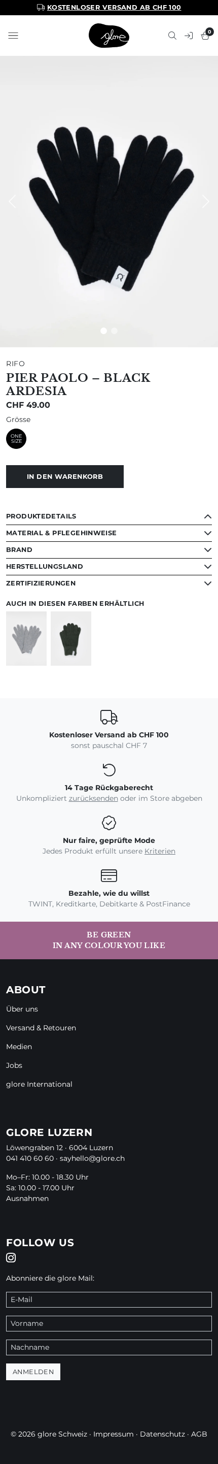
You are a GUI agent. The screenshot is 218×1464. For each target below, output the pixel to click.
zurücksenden (93, 798)
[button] (13, 35)
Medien (19, 1046)
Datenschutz (162, 1434)
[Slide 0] (103, 330)
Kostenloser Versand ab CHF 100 (114, 7)
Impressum (113, 1434)
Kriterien (159, 851)
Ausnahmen (27, 1198)
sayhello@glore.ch (92, 1158)
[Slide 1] (114, 330)
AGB (199, 1434)
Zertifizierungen (41, 583)
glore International (39, 1084)
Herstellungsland (44, 566)
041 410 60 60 (30, 1158)
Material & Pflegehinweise (61, 533)
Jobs (14, 1065)
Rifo (15, 363)
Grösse (18, 419)
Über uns (22, 1009)
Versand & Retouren (41, 1027)
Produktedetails (41, 516)
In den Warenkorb (65, 476)
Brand (19, 550)
